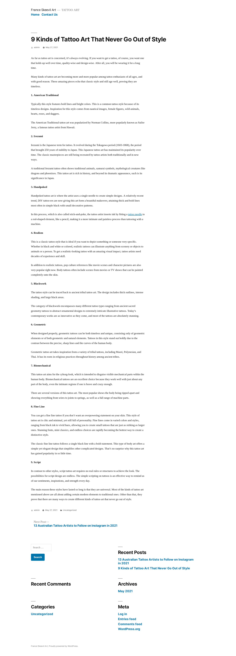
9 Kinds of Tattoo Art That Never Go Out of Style (154, 568)
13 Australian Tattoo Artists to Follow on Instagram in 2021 (156, 561)
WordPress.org (129, 629)
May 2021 (125, 591)
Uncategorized (70, 510)
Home (35, 14)
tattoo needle (135, 214)
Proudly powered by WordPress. (63, 646)
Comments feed (130, 624)
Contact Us (50, 14)
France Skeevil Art (43, 10)
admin (37, 47)
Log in (122, 614)
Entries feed (127, 619)
